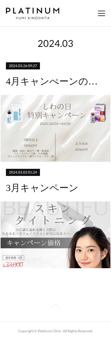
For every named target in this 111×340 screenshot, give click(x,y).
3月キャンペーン (42, 187)
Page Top (55, 307)
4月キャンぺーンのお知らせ (55, 81)
